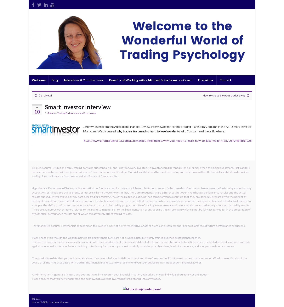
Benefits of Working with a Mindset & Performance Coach (150, 80)
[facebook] (33, 4)
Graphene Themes (58, 302)
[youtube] (52, 4)
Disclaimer (205, 80)
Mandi (51, 113)
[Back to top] (275, 298)
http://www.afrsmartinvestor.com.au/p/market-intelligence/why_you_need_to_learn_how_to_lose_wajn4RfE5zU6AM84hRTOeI (167, 140)
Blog (55, 80)
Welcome (39, 80)
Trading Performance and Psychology (76, 113)
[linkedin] (46, 4)
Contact (225, 80)
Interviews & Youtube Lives (83, 80)
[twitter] (39, 4)
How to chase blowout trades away (224, 95)
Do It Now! (45, 95)
